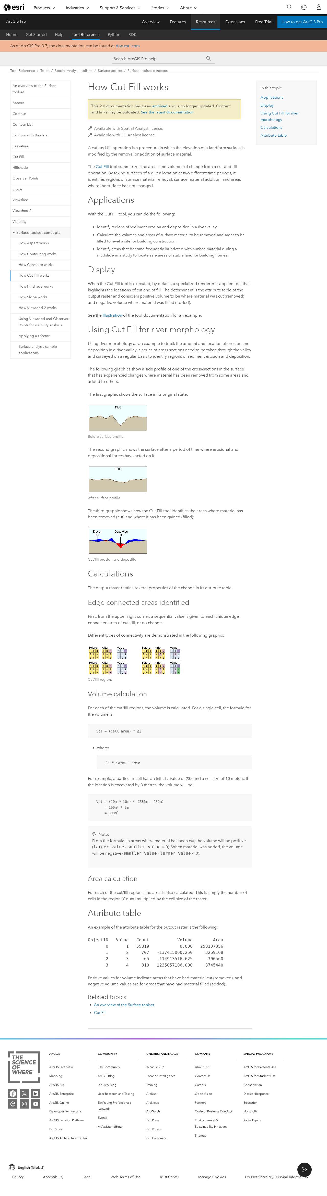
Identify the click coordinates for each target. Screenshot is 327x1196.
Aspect (18, 103)
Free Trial (263, 21)
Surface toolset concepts (147, 71)
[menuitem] (69, 1067)
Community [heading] (107, 1054)
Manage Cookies (212, 1177)
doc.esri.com (128, 45)
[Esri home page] (14, 7)
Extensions (235, 21)
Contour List (22, 124)
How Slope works (33, 297)
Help (59, 34)
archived (160, 106)
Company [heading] (202, 1054)
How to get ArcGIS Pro (302, 21)
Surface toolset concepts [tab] (38, 232)
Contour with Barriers (30, 135)
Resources (205, 21)
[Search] (290, 7)
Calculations (272, 127)
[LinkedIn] (35, 1093)
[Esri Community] (12, 1104)
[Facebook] (12, 1093)
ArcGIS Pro (16, 21)
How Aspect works (34, 243)
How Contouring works (37, 254)
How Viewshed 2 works (37, 308)
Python (114, 34)
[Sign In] (319, 7)
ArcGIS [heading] (54, 1054)
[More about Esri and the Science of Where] (24, 1068)
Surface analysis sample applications (38, 349)
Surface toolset (110, 71)
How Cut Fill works (34, 275)
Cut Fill (18, 157)
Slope (17, 189)
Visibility (20, 222)
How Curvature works (36, 265)
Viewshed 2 (22, 211)
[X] (24, 1093)
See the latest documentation (167, 112)
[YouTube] (35, 1104)
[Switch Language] (304, 7)
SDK (132, 34)
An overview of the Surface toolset (34, 89)
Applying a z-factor (34, 336)
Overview (151, 21)
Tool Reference (86, 34)
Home (11, 34)
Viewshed (20, 200)
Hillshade (20, 167)
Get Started (36, 34)
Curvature (20, 146)
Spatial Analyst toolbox (73, 71)
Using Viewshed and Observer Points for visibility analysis (43, 322)
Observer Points (26, 178)
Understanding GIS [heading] (162, 1054)
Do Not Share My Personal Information (276, 1177)
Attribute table (274, 135)
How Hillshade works (36, 286)
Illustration (112, 315)
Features (178, 21)
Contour (19, 114)
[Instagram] (24, 1104)
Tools (44, 71)
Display (267, 105)
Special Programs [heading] (258, 1054)
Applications (272, 97)
